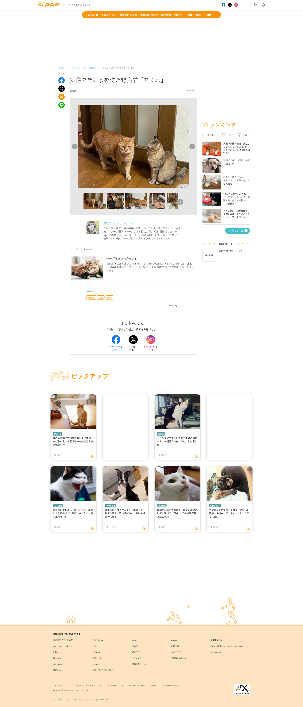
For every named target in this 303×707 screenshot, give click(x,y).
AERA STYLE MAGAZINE (103, 670)
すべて (210, 134)
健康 (198, 15)
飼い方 (178, 15)
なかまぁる (136, 658)
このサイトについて (61, 685)
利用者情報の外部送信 (136, 685)
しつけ (189, 15)
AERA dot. (97, 658)
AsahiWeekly (216, 652)
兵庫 (109, 297)
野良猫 (91, 297)
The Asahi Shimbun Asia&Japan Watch (227, 646)
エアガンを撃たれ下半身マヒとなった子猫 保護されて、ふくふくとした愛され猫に (229, 513)
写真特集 (92, 68)
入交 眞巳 (58, 505)
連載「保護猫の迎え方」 (121, 258)
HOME (62, 68)
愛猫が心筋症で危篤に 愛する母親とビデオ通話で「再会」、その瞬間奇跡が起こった (177, 513)
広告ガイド (69, 690)
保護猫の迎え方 (149, 15)
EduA (55, 652)
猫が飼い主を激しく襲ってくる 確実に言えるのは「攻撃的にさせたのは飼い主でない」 (73, 513)
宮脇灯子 (57, 433)
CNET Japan (98, 640)
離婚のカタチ (59, 670)
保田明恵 (162, 505)
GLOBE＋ (136, 646)
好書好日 (136, 652)
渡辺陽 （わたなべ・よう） (118, 223)
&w (60, 646)
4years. (174, 640)
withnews (57, 664)
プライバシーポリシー (113, 685)
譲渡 (100, 297)
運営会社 (57, 690)
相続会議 (175, 646)
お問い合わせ (82, 690)
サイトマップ (79, 685)
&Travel (68, 646)
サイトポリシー (94, 685)
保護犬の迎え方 (128, 15)
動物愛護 (166, 15)
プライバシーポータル (168, 685)
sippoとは (92, 15)
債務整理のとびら (139, 664)
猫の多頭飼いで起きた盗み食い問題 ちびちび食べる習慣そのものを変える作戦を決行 (73, 441)
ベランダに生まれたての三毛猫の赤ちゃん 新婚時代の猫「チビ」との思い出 (177, 441)
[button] (80, 202)
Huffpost (96, 652)
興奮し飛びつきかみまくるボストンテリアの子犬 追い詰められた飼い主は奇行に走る (125, 513)
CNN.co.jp (97, 646)
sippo (134, 640)
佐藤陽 (161, 433)
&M (54, 646)
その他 (207, 15)
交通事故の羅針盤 (178, 658)
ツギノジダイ (177, 652)
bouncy (96, 664)
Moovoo (57, 658)
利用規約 (152, 685)
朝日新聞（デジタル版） (63, 640)
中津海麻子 (110, 505)
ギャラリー (76, 68)
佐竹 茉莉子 (215, 505)
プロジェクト (108, 15)
